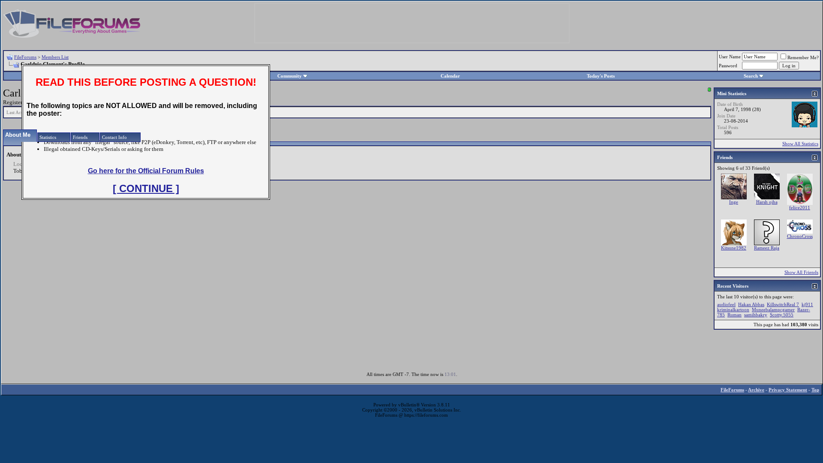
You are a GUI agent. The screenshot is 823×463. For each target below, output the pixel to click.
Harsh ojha (767, 201)
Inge (733, 201)
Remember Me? (803, 57)
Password (728, 65)
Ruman (734, 314)
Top (815, 389)
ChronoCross (800, 236)
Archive (756, 389)
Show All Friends (801, 272)
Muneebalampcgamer (773, 309)
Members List (55, 57)
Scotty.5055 (781, 314)
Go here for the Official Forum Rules (146, 170)
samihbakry (755, 314)
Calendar (450, 75)
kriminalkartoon (733, 309)
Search (751, 75)
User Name (730, 56)
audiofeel (726, 304)
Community (289, 75)
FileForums (25, 57)
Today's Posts (601, 75)
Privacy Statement (788, 389)
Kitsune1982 (733, 247)
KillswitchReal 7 (783, 304)
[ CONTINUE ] (146, 188)
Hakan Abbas (751, 304)
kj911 (807, 304)
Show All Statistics (800, 143)
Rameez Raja (766, 247)
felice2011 (799, 207)
